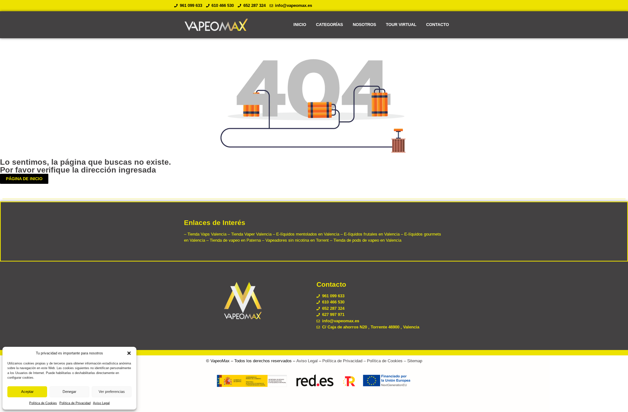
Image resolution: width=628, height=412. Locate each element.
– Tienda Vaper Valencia (249, 234)
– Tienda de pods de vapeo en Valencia (365, 240)
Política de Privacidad (75, 403)
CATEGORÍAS (329, 24)
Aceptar (27, 391)
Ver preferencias (112, 391)
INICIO (299, 24)
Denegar (69, 391)
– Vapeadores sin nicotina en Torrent (295, 240)
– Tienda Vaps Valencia (205, 234)
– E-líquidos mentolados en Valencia (305, 234)
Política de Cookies (43, 403)
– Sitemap (412, 361)
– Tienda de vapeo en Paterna (233, 240)
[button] (129, 353)
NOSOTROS (364, 24)
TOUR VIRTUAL (401, 24)
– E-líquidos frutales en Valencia (369, 234)
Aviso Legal (101, 403)
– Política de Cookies (382, 361)
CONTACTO (437, 24)
